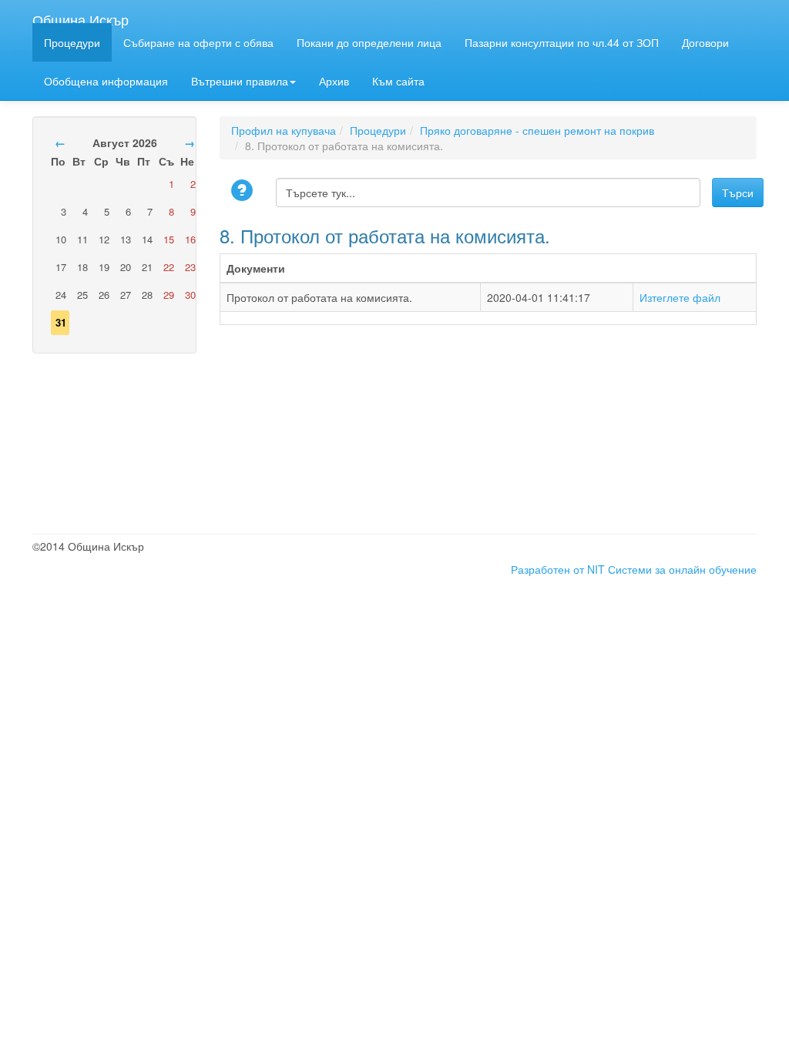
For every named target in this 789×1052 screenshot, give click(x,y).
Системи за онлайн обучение (682, 569)
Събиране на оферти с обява (198, 42)
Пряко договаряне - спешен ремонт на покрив (537, 130)
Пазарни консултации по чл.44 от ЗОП (562, 42)
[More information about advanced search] (244, 191)
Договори (705, 42)
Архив (334, 81)
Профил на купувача (283, 130)
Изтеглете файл (680, 297)
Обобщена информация (106, 81)
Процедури (72, 42)
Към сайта (398, 81)
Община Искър (80, 16)
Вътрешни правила (239, 81)
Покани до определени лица (369, 42)
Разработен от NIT (558, 569)
